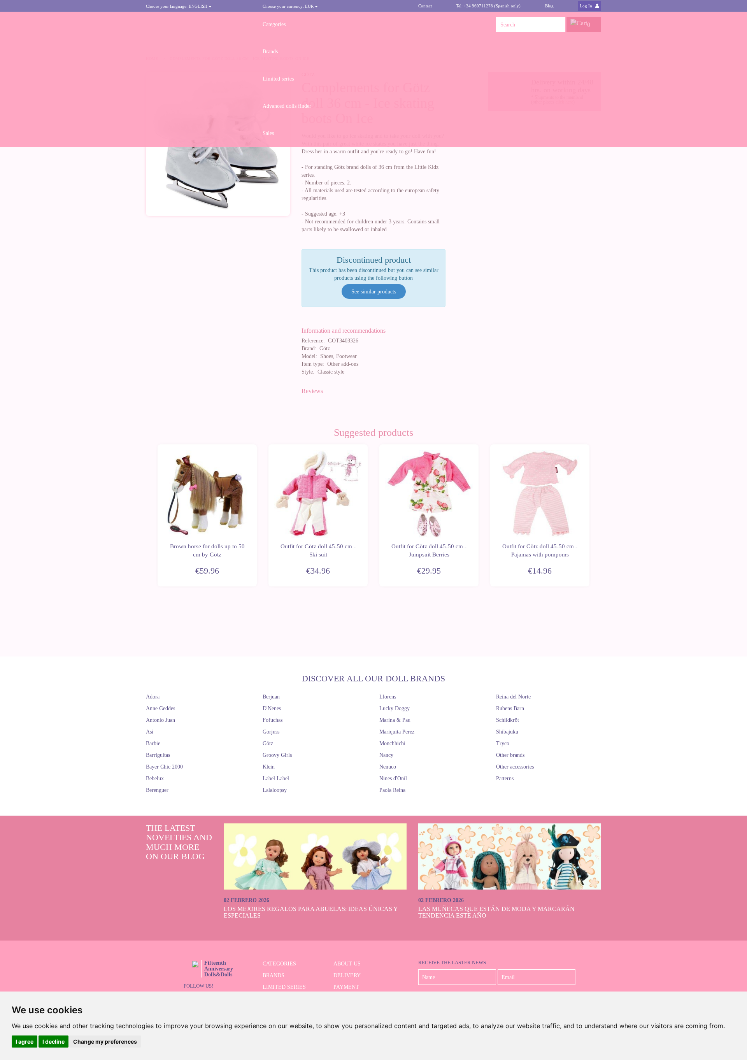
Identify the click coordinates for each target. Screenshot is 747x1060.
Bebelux (155, 778)
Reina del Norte (513, 697)
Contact (425, 6)
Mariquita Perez (396, 732)
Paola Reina (392, 790)
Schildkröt (507, 720)
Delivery (347, 975)
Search (557, 24)
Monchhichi (392, 743)
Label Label (276, 778)
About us (347, 964)
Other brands (510, 755)
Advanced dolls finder (287, 106)
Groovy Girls (277, 755)
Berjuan (271, 697)
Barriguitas (158, 755)
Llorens (387, 697)
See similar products (373, 292)
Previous (156, 515)
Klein (269, 767)
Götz (268, 743)
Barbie (153, 743)
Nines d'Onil (393, 778)
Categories (274, 24)
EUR (289, 6)
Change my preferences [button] (105, 1041)
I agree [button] (24, 1041)
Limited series (278, 79)
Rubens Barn (510, 708)
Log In (586, 6)
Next (590, 515)
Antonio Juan (160, 720)
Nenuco (387, 767)
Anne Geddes (160, 708)
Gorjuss (271, 732)
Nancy (386, 755)
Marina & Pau (394, 720)
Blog (549, 6)
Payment (346, 987)
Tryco (502, 743)
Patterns (505, 778)
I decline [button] (53, 1041)
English (177, 6)
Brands (270, 51)
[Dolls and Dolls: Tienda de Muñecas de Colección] (198, 24)
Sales (268, 133)
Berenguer (157, 790)
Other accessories (515, 767)
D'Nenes (272, 708)
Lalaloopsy (275, 790)
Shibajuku (507, 732)
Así (149, 732)
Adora (153, 697)
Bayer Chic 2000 (164, 767)
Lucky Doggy (394, 708)
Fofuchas (272, 720)
